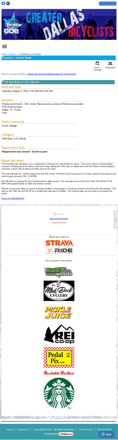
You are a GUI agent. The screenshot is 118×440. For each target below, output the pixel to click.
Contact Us (22, 429)
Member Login (107, 3)
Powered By (51, 433)
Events (12, 54)
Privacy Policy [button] (104, 429)
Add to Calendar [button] (97, 66)
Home (4, 54)
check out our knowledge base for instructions (51, 74)
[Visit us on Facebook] (3, 3)
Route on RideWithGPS (13, 198)
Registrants (110, 65)
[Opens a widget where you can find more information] (106, 434)
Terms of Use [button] (85, 429)
